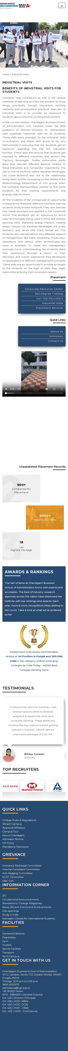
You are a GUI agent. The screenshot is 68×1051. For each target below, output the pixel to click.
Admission (56, 336)
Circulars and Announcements (20, 899)
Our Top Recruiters (49, 298)
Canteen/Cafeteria (13, 933)
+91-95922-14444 (12, 991)
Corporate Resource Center (44, 289)
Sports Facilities (11, 948)
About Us (56, 331)
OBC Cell (7, 880)
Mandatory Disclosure (15, 846)
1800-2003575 (10, 984)
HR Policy (8, 842)
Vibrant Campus (12, 823)
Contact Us (55, 340)
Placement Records (49, 307)
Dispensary (9, 937)
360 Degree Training (49, 293)
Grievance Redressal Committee (21, 865)
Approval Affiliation (13, 827)
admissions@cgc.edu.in (16, 987)
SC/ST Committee (13, 876)
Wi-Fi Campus (10, 956)
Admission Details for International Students (28, 918)
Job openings (10, 910)
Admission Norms (12, 839)
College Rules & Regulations (19, 820)
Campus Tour (10, 831)
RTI (4, 895)
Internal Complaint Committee (21, 869)
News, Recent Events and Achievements (26, 907)
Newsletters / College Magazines (22, 903)
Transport (8, 952)
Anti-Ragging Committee (17, 873)
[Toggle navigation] (62, 5)
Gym (5, 941)
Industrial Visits (52, 303)
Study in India (10, 914)
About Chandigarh (13, 835)
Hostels (6, 944)
